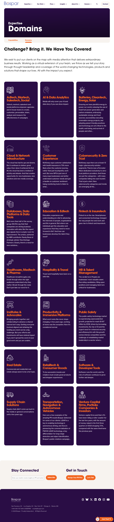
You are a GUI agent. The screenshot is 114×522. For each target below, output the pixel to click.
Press (51, 4)
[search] (97, 4)
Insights (62, 4)
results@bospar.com (38, 508)
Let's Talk (90, 478)
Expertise (27, 4)
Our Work (40, 4)
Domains (28, 40)
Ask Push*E (106, 519)
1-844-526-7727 (16, 508)
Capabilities (13, 40)
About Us (75, 4)
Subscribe (51, 477)
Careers (87, 4)
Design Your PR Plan (75, 478)
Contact (105, 4)
